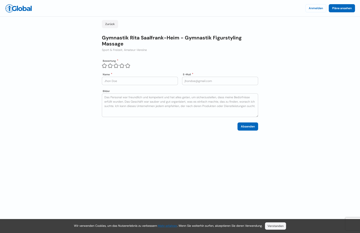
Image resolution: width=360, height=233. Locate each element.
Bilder (106, 91)
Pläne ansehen (342, 8)
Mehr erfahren (167, 226)
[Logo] (18, 8)
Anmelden (316, 8)
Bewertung (109, 61)
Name (106, 74)
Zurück (110, 24)
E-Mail (187, 74)
